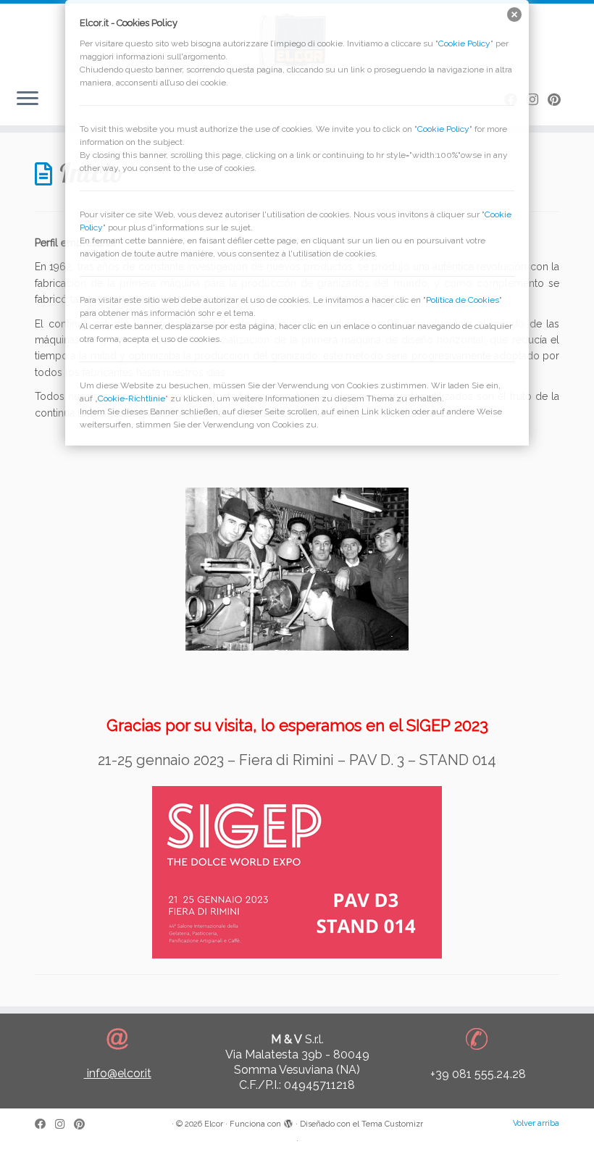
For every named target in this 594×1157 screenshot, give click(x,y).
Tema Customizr (392, 1124)
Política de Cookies (462, 300)
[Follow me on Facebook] (45, 1124)
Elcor (213, 1124)
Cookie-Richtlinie (131, 398)
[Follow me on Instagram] (64, 1124)
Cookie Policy (464, 43)
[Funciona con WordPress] (288, 1121)
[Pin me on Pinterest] (84, 1124)
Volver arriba (536, 1123)
